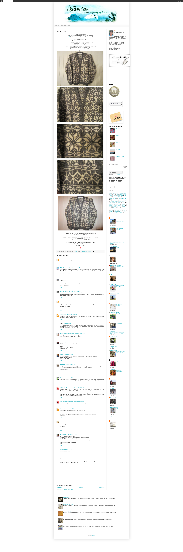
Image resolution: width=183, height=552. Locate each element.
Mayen (61, 377)
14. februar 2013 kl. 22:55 (69, 323)
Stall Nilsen (112, 388)
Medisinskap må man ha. (68, 504)
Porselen (120, 206)
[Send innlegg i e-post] (93, 251)
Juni (117, 408)
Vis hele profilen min (113, 51)
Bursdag (121, 193)
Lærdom (119, 202)
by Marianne (112, 274)
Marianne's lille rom (114, 407)
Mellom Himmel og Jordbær (65, 267)
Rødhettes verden (113, 346)
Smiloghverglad (63, 314)
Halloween (114, 196)
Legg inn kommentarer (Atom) (67, 489)
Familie (120, 194)
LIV (69, 36)
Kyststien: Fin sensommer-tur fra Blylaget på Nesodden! (120, 220)
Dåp (117, 194)
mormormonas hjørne (114, 303)
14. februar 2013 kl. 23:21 (71, 342)
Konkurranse (112, 201)
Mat (123, 202)
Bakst (113, 193)
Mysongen (110, 205)
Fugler (114, 195)
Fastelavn (125, 194)
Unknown (62, 408)
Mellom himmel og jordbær (115, 265)
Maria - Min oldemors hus (65, 291)
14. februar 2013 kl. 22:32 (70, 301)
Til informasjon (112, 347)
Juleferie (117, 275)
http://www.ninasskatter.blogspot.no (67, 333)
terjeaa (111, 416)
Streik (124, 210)
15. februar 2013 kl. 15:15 (79, 387)
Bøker (125, 193)
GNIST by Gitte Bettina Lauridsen (66, 387)
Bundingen (62, 301)
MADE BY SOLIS (113, 336)
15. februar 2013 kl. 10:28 (71, 364)
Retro (86, 251)
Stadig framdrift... (66, 497)
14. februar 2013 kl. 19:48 (72, 259)
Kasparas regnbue (114, 420)
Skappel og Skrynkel (120, 156)
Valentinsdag (112, 212)
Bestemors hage (113, 246)
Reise (110, 207)
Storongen (120, 210)
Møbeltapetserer (113, 236)
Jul (120, 200)
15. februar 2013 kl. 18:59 (69, 408)
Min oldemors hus (113, 350)
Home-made (124, 196)
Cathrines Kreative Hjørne (115, 217)
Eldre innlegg (101, 487)
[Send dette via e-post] (57, 251)
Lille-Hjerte (121, 201)
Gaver (121, 195)
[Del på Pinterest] (63, 251)
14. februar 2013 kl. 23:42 (68, 354)
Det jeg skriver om (65, 25)
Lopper (110, 202)
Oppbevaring (114, 206)
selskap (110, 208)
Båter (111, 194)
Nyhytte (123, 205)
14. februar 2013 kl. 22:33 (72, 314)
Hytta (82, 251)
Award (110, 193)
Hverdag (124, 198)
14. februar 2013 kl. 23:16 (80, 333)
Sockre (125, 208)
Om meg (57, 25)
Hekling (119, 196)
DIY (114, 194)
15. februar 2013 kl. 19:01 (69, 421)
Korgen (116, 201)
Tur (120, 211)
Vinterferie (121, 212)
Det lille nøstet (118, 398)
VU (124, 212)
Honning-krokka (113, 198)
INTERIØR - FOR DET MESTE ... (116, 241)
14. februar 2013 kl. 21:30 (75, 291)
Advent (117, 191)
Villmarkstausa (113, 322)
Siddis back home (63, 259)
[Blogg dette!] (59, 251)
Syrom (116, 211)
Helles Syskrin (113, 284)
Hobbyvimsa (112, 369)
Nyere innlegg (59, 487)
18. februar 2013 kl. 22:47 (68, 449)
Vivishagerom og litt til (114, 293)
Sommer (111, 210)
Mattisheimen (62, 364)
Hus (119, 198)
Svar (61, 263)
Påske (124, 206)
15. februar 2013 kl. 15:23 (79, 401)
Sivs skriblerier (113, 397)
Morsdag (123, 204)
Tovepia (61, 354)
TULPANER (118, 313)
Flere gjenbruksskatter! (120, 266)
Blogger (93, 535)
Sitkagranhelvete (113, 417)
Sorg (115, 210)
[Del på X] (60, 251)
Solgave (117, 135)
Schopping (123, 207)
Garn (118, 195)
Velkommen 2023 (119, 323)
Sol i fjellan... (118, 149)
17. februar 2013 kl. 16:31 (72, 434)
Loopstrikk (118, 361)
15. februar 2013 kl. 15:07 (68, 377)
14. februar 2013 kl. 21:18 (68, 278)
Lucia (114, 202)
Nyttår (110, 206)
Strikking (88, 251)
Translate (118, 174)
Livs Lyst (112, 255)
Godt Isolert (112, 331)
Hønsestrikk (65, 525)
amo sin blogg (63, 342)
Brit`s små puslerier (114, 378)
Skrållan (119, 208)
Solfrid (61, 449)
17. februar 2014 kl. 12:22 (69, 456)
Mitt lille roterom (63, 434)
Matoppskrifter (111, 204)
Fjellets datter (118, 30)
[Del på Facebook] (61, 251)
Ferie (111, 195)
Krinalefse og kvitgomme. (68, 511)
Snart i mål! (118, 142)
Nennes (61, 278)
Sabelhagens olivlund (114, 312)
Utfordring (125, 211)
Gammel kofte (66, 518)
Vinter (117, 212)
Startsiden (81, 487)
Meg (84, 251)
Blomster (116, 193)
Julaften (117, 247)
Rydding (118, 207)
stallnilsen (62, 421)
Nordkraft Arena (117, 205)
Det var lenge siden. (119, 256)
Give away (118, 128)
